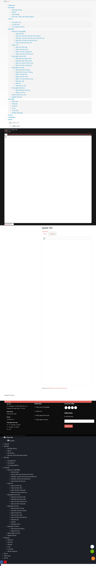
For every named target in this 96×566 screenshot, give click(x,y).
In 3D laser (15, 110)
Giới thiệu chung (17, 10)
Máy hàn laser (20, 33)
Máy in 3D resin (20, 92)
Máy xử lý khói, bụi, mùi (19, 95)
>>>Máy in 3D (38, 411)
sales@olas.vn (10, 419)
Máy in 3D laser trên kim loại (24, 54)
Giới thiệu (11, 7)
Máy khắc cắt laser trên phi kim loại (26, 40)
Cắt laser (14, 106)
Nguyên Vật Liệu (17, 97)
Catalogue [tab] (52, 234)
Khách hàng (15, 14)
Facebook (66, 407)
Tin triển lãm (16, 24)
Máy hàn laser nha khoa (23, 90)
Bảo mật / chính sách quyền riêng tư (23, 17)
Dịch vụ (10, 115)
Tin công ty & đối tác (18, 27)
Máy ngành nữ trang (18, 67)
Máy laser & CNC (21, 86)
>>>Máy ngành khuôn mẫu (41, 415)
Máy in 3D (15, 45)
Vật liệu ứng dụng (17, 113)
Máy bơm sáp (20, 81)
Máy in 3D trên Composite (24, 52)
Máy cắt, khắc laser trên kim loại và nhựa (28, 36)
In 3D (13, 108)
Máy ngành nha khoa (18, 88)
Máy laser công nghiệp (19, 31)
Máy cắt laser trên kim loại (24, 43)
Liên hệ (10, 119)
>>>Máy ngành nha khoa (41, 419)
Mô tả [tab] (44, 234)
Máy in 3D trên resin (22, 49)
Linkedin (72, 407)
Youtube (69, 407)
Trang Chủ (7, 130)
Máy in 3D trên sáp (21, 47)
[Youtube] (5, 562)
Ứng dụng (11, 99)
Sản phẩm (11, 29)
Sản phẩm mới (16, 22)
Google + (75, 407)
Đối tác (14, 12)
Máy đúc (18, 83)
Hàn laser (15, 104)
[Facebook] (1, 562)
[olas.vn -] (10, 2)
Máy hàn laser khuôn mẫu (23, 58)
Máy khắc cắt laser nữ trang (24, 72)
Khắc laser (15, 101)
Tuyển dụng (11, 117)
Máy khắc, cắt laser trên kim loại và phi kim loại (30, 38)
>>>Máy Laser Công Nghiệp (42, 407)
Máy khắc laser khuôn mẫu (24, 61)
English (18, 126)
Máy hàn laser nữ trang (23, 70)
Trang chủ (11, 5)
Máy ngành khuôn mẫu (19, 56)
